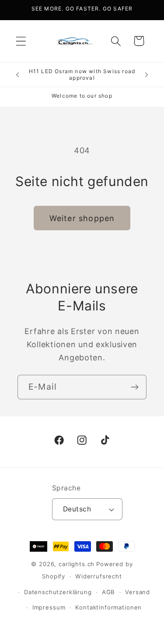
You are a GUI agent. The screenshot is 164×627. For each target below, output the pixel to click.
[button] (21, 41)
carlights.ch (76, 563)
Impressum (49, 607)
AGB (108, 591)
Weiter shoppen (82, 218)
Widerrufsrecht (98, 576)
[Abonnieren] (134, 387)
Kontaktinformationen (108, 607)
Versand (137, 591)
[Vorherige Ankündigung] (17, 74)
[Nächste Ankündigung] (146, 74)
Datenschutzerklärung (58, 591)
